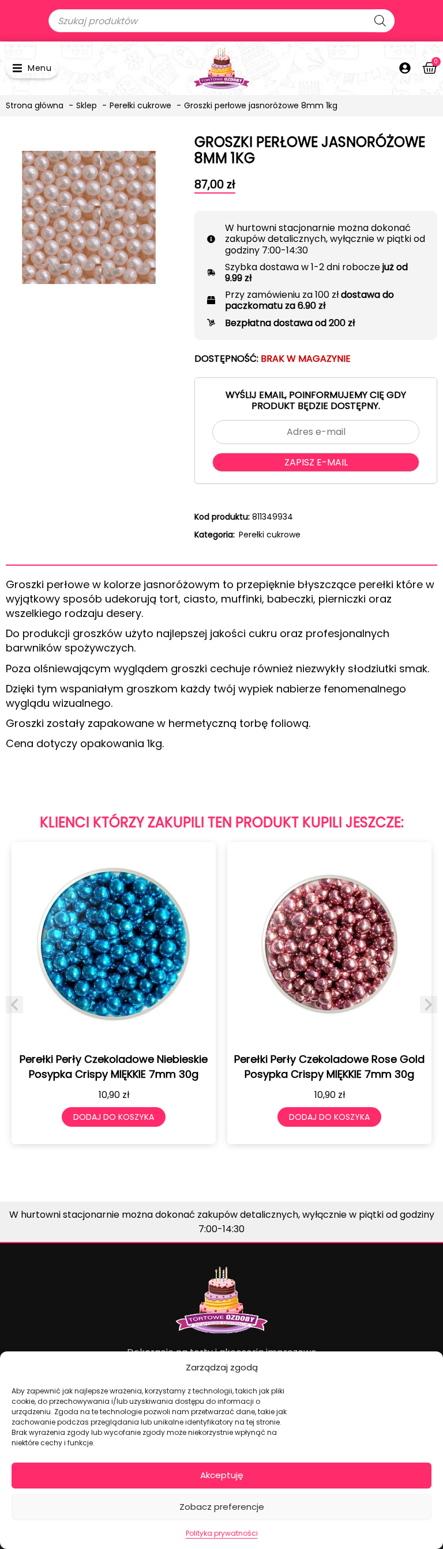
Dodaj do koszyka (113, 1117)
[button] (32, 68)
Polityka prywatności (222, 1533)
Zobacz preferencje (221, 1507)
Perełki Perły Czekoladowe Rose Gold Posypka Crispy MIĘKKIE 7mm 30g (329, 1066)
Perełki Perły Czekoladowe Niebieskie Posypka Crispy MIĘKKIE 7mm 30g (114, 1066)
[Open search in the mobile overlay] (221, 20)
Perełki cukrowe (270, 535)
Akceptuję (221, 1475)
